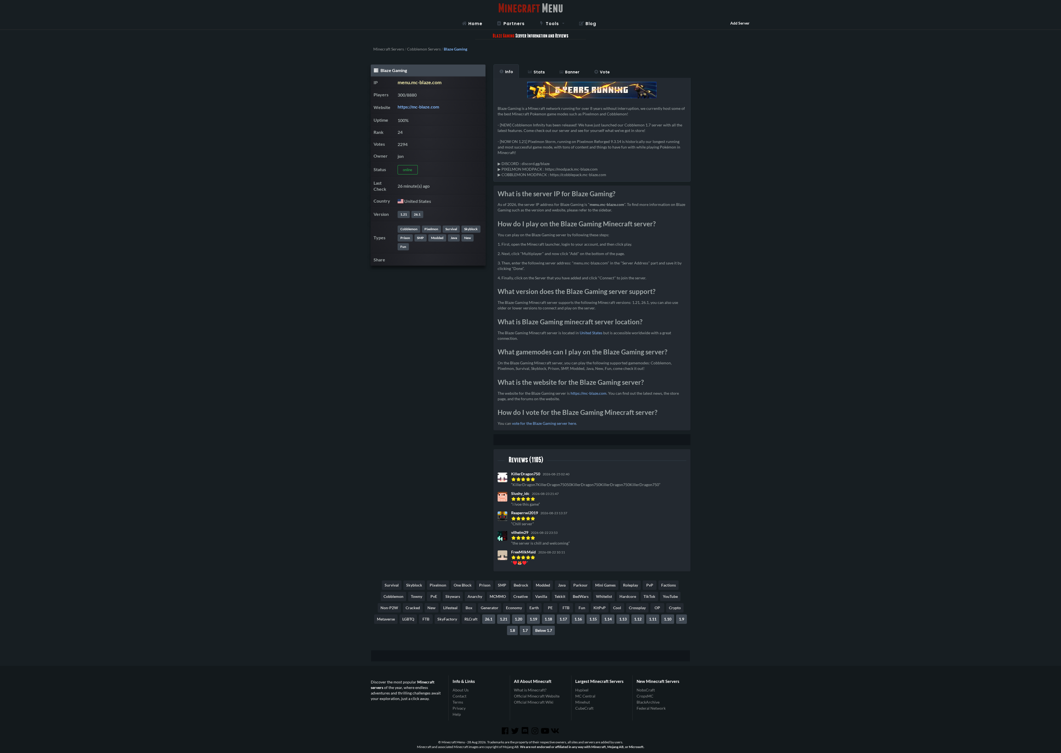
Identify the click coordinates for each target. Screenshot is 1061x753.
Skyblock (471, 229)
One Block (463, 585)
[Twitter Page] (516, 731)
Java (454, 238)
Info (509, 72)
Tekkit (560, 596)
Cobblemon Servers (424, 49)
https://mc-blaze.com (418, 106)
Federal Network (651, 708)
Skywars (452, 596)
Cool (617, 607)
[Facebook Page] (505, 731)
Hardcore (627, 596)
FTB (566, 607)
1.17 (563, 619)
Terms (458, 702)
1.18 (548, 619)
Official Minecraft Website (537, 696)
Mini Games (605, 585)
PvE (433, 596)
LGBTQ (408, 619)
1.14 (608, 619)
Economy (514, 607)
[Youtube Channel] (545, 731)
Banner (572, 72)
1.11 (652, 619)
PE (550, 607)
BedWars (581, 596)
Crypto (675, 607)
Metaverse (386, 619)
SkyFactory (447, 619)
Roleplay (630, 585)
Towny (416, 596)
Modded (437, 238)
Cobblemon (408, 229)
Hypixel (582, 690)
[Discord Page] (525, 731)
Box (469, 607)
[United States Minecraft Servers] (400, 201)
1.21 (403, 214)
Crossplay (637, 607)
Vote (605, 72)
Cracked (413, 607)
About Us (461, 690)
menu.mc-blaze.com (420, 82)
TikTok (649, 596)
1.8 (512, 630)
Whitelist (604, 596)
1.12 (638, 619)
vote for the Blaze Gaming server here (544, 423)
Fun (403, 247)
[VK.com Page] (555, 731)
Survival (451, 229)
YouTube (670, 596)
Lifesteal (450, 607)
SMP (420, 238)
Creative (520, 596)
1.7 (525, 630)
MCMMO (498, 596)
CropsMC (645, 696)
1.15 (593, 619)
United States (591, 332)
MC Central (585, 696)
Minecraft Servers (388, 49)
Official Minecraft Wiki (533, 702)
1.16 (578, 619)
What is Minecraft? (530, 690)
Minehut (582, 702)
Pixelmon (431, 229)
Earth (534, 607)
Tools (552, 23)
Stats (539, 72)
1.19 (533, 619)
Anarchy (475, 596)
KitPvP (599, 607)
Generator (489, 607)
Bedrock (521, 585)
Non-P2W (389, 607)
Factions (668, 585)
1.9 (681, 619)
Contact (459, 696)
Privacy (459, 708)
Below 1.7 (543, 630)
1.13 (623, 619)
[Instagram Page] (535, 731)
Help (457, 714)
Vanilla (541, 596)
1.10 (667, 619)
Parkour (580, 585)
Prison (405, 238)
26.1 (417, 214)
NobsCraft (646, 690)
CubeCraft (584, 708)
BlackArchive (648, 702)
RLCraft (470, 619)
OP (657, 607)
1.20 (518, 619)
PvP (649, 585)
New (467, 238)
